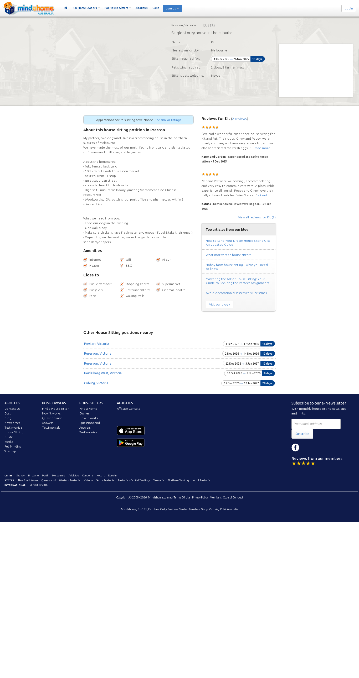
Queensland (49, 480)
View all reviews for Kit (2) (257, 217)
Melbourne (58, 475)
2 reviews (239, 119)
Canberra (87, 475)
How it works (51, 413)
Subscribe (302, 433)
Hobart (100, 475)
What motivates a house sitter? (228, 254)
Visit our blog (218, 304)
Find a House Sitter (55, 408)
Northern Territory (178, 480)
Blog (7, 418)
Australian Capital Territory (134, 480)
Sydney (21, 475)
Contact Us (12, 408)
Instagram (307, 447)
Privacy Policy (200, 497)
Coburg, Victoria (96, 383)
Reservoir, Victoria (97, 353)
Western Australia (69, 480)
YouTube (319, 447)
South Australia (105, 480)
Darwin (112, 475)
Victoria (88, 480)
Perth (45, 475)
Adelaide (74, 475)
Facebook (295, 447)
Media (8, 441)
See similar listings (168, 120)
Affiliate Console (128, 408)
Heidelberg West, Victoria (103, 373)
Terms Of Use (182, 497)
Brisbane (33, 475)
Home (66, 8)
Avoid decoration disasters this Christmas (236, 293)
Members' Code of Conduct (226, 497)
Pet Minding (13, 446)
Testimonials (13, 427)
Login (349, 8)
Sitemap (10, 451)
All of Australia (202, 480)
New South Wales (28, 480)
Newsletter (12, 422)
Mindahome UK (38, 484)
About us (12, 403)
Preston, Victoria (96, 343)
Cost (155, 7)
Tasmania (159, 480)
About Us (142, 7)
